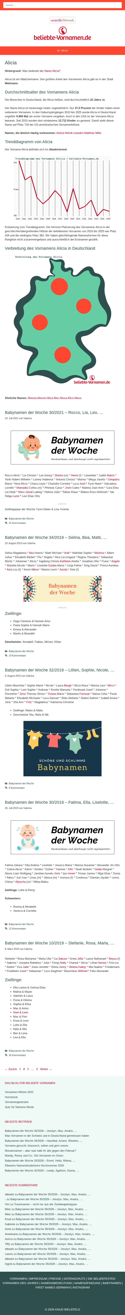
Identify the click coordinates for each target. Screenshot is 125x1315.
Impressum (38, 1278)
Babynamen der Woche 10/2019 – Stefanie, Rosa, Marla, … (59, 943)
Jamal (29, 492)
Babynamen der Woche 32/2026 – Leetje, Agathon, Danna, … (42, 1170)
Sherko (59, 475)
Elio (70, 869)
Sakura (62, 958)
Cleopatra (113, 479)
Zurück (11, 1069)
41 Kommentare (17, 523)
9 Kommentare (17, 787)
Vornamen (18, 1278)
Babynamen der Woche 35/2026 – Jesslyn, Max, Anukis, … (41, 1130)
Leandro (78, 133)
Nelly (63, 962)
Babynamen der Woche (21, 518)
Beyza (113, 958)
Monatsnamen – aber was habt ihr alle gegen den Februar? (40, 1150)
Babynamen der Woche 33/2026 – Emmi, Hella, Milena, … (40, 1160)
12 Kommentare (17, 928)
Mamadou (22, 487)
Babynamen (112, 1283)
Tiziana (52, 693)
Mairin (110, 475)
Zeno (23, 693)
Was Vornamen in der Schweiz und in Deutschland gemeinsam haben (47, 1135)
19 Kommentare (17, 655)
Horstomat (11, 1097)
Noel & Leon (20, 1012)
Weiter (46, 1069)
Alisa (50, 398)
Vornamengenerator (17, 1102)
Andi (66, 552)
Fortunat (84, 693)
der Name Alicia (49, 70)
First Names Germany (53, 1287)
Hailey (82, 967)
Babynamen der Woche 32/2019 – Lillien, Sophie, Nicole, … (59, 670)
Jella (80, 958)
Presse (55, 1278)
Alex (56, 398)
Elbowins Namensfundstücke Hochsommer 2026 (34, 1165)
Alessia (32, 398)
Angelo (115, 561)
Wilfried (82, 971)
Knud (8, 1219)
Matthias (89, 133)
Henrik (69, 133)
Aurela (63, 569)
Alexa (77, 398)
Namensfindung (87, 1283)
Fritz (29, 702)
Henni (74, 475)
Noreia (102, 962)
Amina (60, 133)
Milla (98, 133)
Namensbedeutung (56, 1283)
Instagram (81, 1287)
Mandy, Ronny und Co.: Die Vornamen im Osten (34, 1155)
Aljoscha (20, 881)
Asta (9, 569)
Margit (67, 685)
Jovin (68, 487)
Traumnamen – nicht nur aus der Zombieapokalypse (45, 1204)
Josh (82, 483)
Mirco (111, 685)
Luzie (16, 496)
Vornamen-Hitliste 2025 (19, 1092)
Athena (73, 967)
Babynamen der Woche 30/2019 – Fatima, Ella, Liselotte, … (59, 802)
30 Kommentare (17, 1055)
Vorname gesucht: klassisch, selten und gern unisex (36, 1145)
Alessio (41, 398)
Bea (31, 552)
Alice (71, 398)
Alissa (63, 398)
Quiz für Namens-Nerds (19, 1107)
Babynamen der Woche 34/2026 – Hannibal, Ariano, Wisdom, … (44, 1140)
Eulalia (52, 565)
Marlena (99, 552)
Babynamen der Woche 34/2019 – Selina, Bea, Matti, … (56, 537)
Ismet (71, 873)
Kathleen (65, 561)
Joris (57, 873)
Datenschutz (74, 1278)
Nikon (35, 569)
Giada (98, 869)
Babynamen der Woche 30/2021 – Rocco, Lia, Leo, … (54, 412)
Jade (26, 967)
